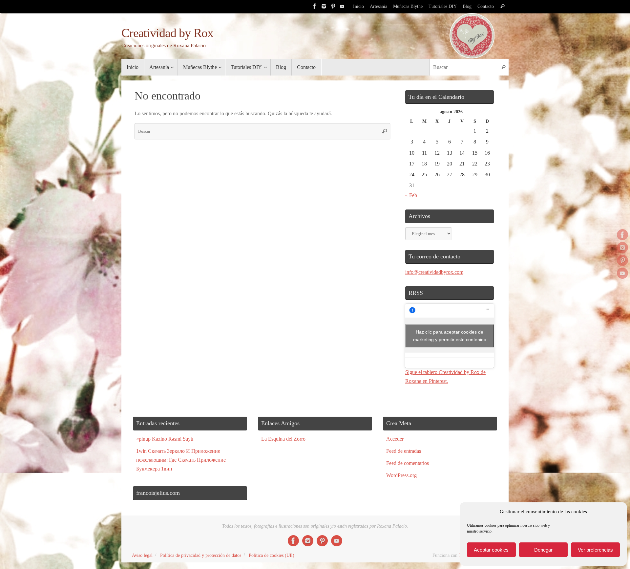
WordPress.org (401, 475)
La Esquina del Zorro (283, 439)
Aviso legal (142, 555)
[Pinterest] (333, 6)
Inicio (358, 6)
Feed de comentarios (407, 463)
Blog (467, 6)
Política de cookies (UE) (271, 555)
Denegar (543, 550)
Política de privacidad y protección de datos (200, 555)
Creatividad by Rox (167, 33)
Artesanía (378, 6)
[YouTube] (342, 6)
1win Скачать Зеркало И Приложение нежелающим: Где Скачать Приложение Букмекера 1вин (181, 459)
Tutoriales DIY (443, 6)
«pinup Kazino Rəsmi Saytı (164, 439)
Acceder (395, 439)
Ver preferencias (595, 550)
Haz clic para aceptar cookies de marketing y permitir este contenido (449, 335)
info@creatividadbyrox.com (434, 272)
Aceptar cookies (491, 550)
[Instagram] (323, 6)
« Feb (411, 195)
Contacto (485, 6)
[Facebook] (314, 6)
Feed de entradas (403, 451)
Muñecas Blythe (408, 6)
